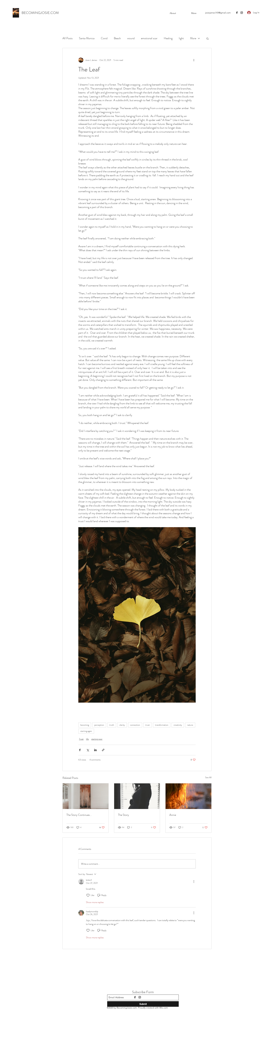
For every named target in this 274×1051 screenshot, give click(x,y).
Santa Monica (87, 38)
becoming (84, 724)
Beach (117, 38)
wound (131, 38)
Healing (168, 38)
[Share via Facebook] (79, 749)
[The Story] (137, 796)
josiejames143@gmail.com (218, 12)
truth (111, 724)
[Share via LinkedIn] (95, 749)
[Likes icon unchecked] (88, 895)
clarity (122, 724)
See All (208, 777)
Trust (81, 739)
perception (99, 724)
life (87, 739)
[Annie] (188, 796)
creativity (178, 724)
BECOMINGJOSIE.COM (40, 12)
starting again (86, 731)
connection (135, 724)
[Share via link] (103, 749)
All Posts (67, 38)
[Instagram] (241, 12)
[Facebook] (236, 12)
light (181, 38)
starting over (96, 739)
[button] (207, 38)
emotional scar (149, 38)
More (193, 38)
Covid (104, 38)
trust (147, 724)
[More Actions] (194, 881)
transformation (161, 724)
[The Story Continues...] (85, 796)
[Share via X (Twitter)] (87, 749)
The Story (123, 815)
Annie (172, 815)
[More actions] (194, 60)
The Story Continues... (79, 815)
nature (190, 724)
